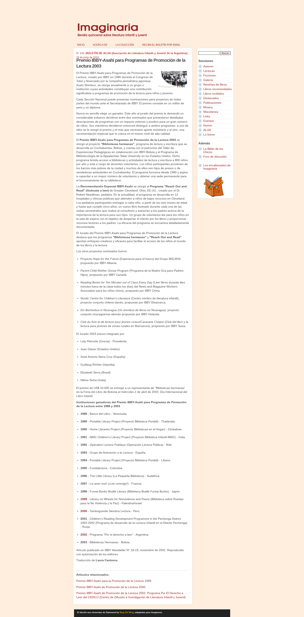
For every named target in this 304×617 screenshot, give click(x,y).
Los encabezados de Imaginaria (217, 167)
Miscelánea (210, 111)
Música (208, 107)
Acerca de (100, 44)
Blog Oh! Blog (127, 612)
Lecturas (209, 71)
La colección (125, 44)
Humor (207, 125)
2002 (83, 534)
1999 (83, 499)
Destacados (211, 98)
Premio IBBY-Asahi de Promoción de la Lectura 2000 (110, 587)
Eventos (208, 120)
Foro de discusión (215, 156)
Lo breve (209, 134)
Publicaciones (212, 102)
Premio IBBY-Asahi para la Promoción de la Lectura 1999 (113, 581)
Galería (208, 80)
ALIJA (207, 130)
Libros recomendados (217, 89)
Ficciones (209, 75)
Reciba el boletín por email (161, 44)
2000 (83, 511)
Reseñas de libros (215, 84)
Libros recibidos (213, 93)
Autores (208, 66)
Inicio (81, 44)
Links (206, 116)
